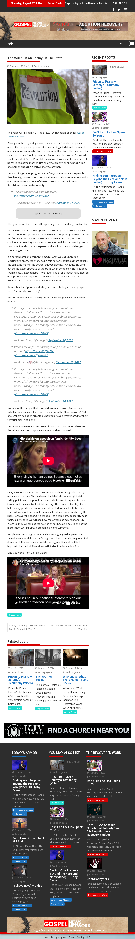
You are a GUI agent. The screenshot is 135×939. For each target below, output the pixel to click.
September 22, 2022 (68, 362)
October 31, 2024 (102, 167)
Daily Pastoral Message (103, 202)
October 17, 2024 (46, 668)
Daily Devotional (20, 857)
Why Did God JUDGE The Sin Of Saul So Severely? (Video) (27, 627)
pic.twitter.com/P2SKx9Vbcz (31, 196)
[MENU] (131, 43)
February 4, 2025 (102, 124)
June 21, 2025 (16, 668)
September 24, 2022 (60, 340)
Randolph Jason (41, 66)
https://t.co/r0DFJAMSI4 (39, 351)
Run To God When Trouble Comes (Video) (69, 627)
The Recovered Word (102, 151)
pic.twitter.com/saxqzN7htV (31, 333)
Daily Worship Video (22, 905)
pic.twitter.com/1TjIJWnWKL (31, 355)
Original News (14, 615)
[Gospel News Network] (10, 43)
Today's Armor (99, 206)
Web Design (52, 937)
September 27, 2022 (67, 203)
